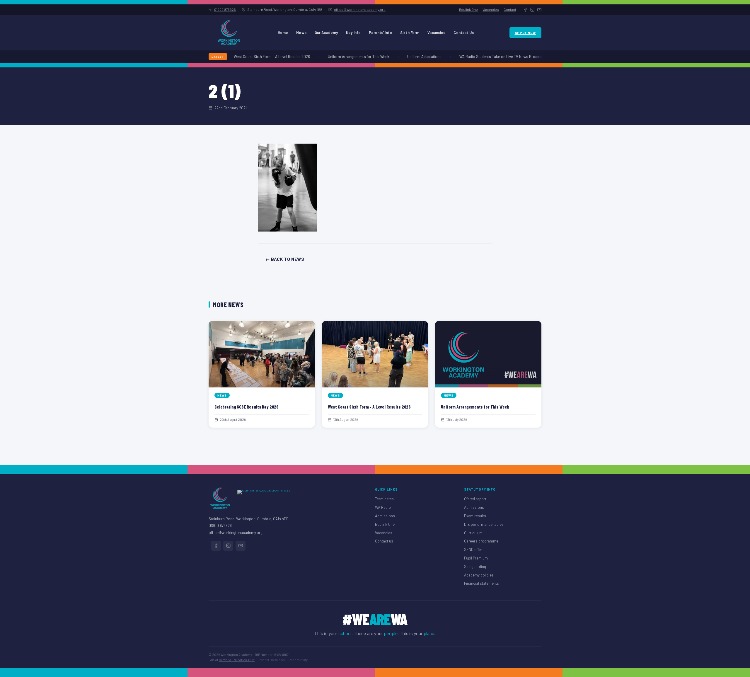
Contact (510, 9)
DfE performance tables (484, 524)
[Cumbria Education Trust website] (263, 498)
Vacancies (491, 9)
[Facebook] (525, 10)
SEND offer (473, 549)
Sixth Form (409, 32)
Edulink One (468, 9)
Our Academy (326, 32)
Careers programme (481, 541)
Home (283, 32)
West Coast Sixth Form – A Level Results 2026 (265, 56)
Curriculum (473, 532)
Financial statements (481, 583)
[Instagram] (532, 10)
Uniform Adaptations (417, 56)
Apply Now (525, 32)
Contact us (384, 541)
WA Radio (383, 507)
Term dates (384, 498)
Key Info (353, 32)
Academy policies (479, 575)
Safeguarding (475, 566)
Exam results (475, 515)
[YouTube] (539, 10)
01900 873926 (225, 9)
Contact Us (463, 32)
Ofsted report (475, 498)
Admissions (385, 515)
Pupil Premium (476, 558)
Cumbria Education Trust (237, 660)
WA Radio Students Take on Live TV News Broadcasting (499, 56)
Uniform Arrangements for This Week (352, 56)
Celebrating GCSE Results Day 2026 (246, 406)
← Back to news (284, 259)
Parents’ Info (380, 32)
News (301, 32)
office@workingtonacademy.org (360, 9)
